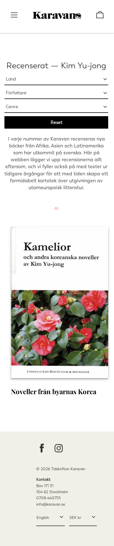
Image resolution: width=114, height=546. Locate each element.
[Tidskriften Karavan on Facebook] (41, 449)
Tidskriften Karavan (68, 469)
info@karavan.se (50, 504)
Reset (56, 122)
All (56, 208)
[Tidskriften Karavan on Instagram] (58, 449)
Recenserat (27, 66)
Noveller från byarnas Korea (53, 391)
